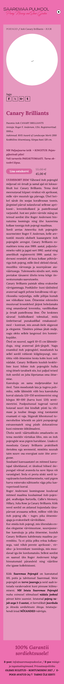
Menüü (59, 12)
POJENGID (12, 28)
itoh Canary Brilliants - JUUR (36, 28)
